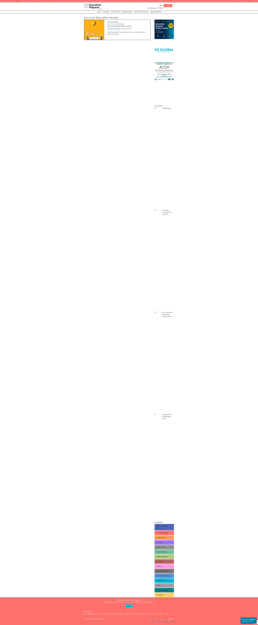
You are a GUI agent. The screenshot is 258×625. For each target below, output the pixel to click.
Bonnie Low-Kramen (115, 28)
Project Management (162, 590)
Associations (115, 12)
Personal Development (163, 571)
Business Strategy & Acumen (162, 527)
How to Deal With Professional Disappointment (167, 314)
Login (160, 5)
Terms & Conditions (139, 614)
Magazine (106, 12)
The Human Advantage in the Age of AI (167, 212)
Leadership (160, 561)
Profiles (159, 585)
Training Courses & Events (95, 614)
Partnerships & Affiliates (117, 614)
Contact (167, 614)
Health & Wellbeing (113, 22)
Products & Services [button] (141, 12)
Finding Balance (166, 108)
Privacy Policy (159, 614)
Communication (161, 537)
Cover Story (160, 542)
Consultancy (129, 614)
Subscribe (168, 5)
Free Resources (156, 12)
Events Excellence (162, 552)
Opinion (159, 566)
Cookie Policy (150, 614)
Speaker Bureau (127, 12)
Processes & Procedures (163, 576)
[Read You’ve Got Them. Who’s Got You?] (94, 29)
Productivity (160, 580)
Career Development (162, 533)
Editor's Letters (161, 547)
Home (99, 12)
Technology (160, 595)
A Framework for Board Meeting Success (167, 416)
